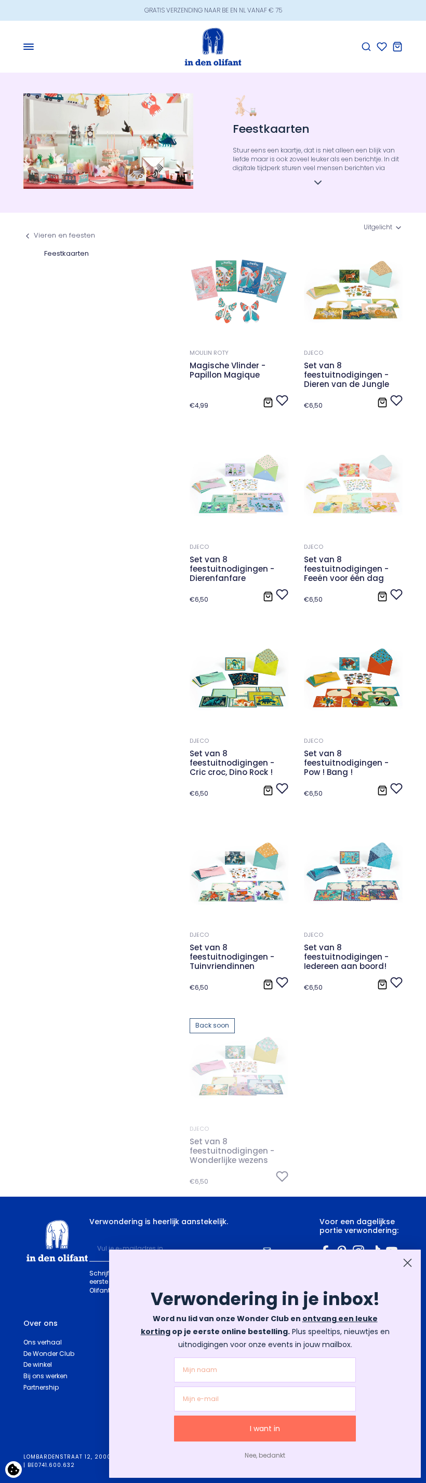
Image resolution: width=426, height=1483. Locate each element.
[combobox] (383, 227)
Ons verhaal (42, 1342)
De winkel (37, 1364)
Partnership (41, 1387)
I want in (265, 1428)
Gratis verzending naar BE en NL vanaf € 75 (213, 10)
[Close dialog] (407, 1263)
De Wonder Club (48, 1353)
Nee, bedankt (265, 1455)
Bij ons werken (45, 1375)
